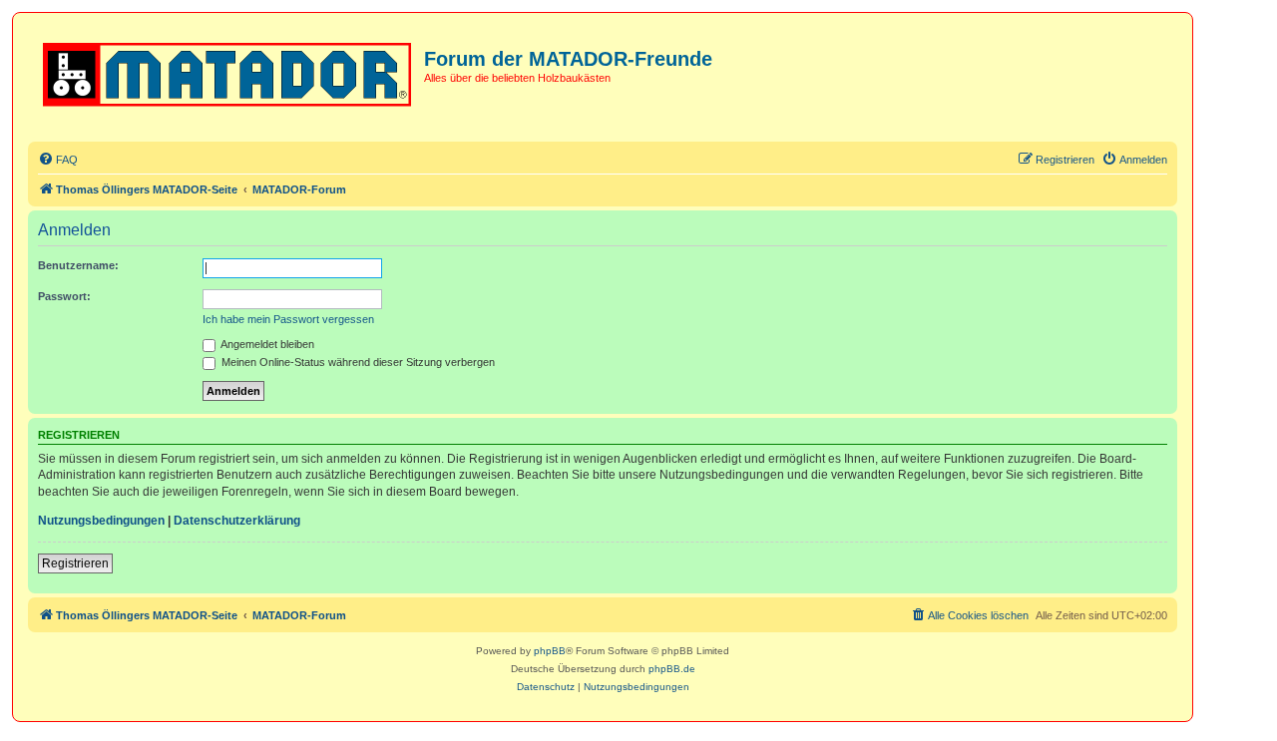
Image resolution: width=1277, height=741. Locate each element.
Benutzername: (78, 265)
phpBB (550, 650)
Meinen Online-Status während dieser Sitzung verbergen (356, 362)
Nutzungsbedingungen (101, 521)
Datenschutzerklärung (237, 521)
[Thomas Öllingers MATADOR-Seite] (228, 71)
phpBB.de (671, 668)
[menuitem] (58, 160)
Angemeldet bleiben (266, 344)
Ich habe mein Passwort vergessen (288, 319)
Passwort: (64, 296)
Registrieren (75, 563)
